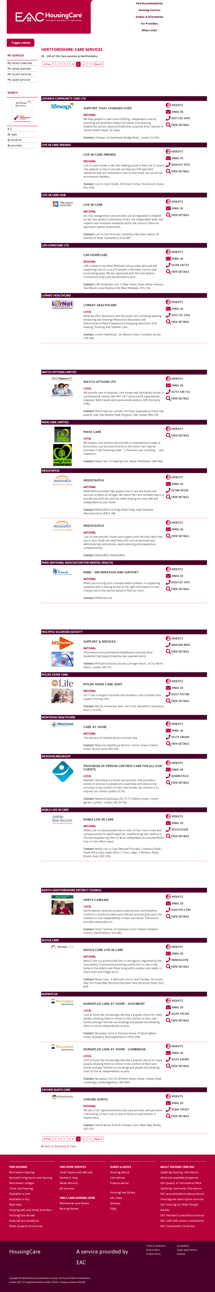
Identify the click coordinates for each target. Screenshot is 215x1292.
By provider (15, 145)
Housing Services (149, 10)
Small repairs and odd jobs (76, 1172)
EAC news (116, 1197)
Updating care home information (181, 1188)
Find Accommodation (149, 3)
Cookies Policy (153, 1254)
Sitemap (181, 1254)
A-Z (10, 128)
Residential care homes (74, 1203)
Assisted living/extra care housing (30, 1177)
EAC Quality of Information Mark (181, 1183)
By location (15, 139)
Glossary (115, 1203)
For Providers (149, 23)
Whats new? (149, 30)
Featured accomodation (24, 1220)
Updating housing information (179, 1172)
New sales (15, 1204)
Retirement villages (21, 1183)
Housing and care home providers (30, 1209)
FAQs (113, 1208)
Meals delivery (69, 1183)
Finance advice (119, 1183)
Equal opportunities (187, 1250)
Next (97, 64)
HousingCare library (122, 1192)
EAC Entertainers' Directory (177, 1226)
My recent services (19, 74)
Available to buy (19, 1199)
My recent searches (20, 63)
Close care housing (21, 1188)
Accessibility (183, 1246)
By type (12, 134)
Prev (48, 64)
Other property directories (25, 1226)
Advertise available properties (179, 1177)
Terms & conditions (155, 1246)
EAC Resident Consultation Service (182, 1215)
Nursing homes (69, 1208)
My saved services (19, 79)
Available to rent (19, 1193)
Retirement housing (21, 1172)
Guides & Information (149, 16)
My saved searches (19, 68)
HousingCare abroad (22, 1215)
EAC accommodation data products (182, 1193)
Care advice (117, 1177)
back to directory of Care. (60, 1146)
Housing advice (119, 1172)
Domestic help (69, 1177)
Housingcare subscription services (182, 1199)
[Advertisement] (124, 82)
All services (67, 1188)
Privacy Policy (153, 1250)
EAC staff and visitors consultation (182, 1220)
